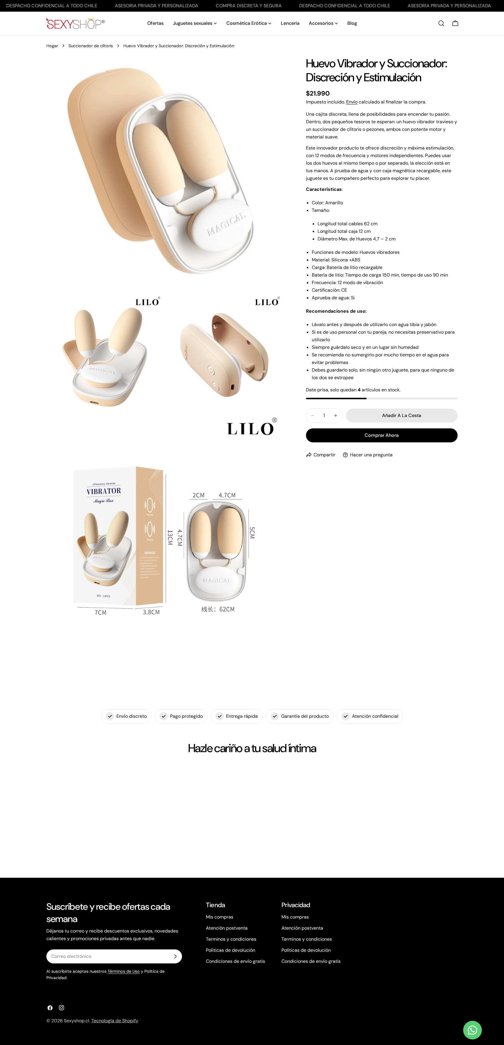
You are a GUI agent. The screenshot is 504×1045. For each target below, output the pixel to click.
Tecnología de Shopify (114, 1021)
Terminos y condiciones (231, 939)
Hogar (52, 45)
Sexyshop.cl (76, 1021)
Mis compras (219, 917)
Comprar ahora (382, 435)
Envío (352, 102)
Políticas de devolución (230, 950)
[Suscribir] (175, 956)
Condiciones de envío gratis (235, 961)
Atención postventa (227, 928)
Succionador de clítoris (91, 45)
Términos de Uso (124, 971)
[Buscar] (441, 23)
